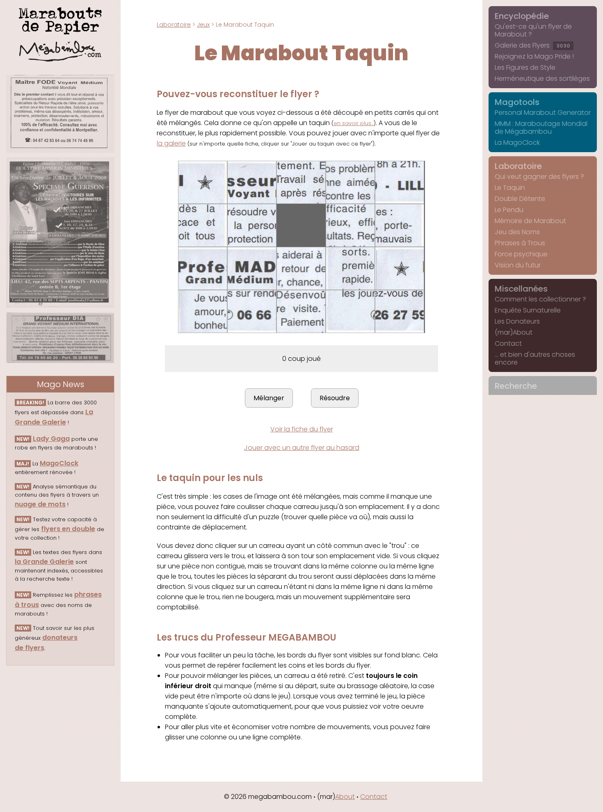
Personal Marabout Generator (543, 112)
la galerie (171, 143)
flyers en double (68, 529)
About (345, 796)
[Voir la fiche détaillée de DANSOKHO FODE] (60, 114)
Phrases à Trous (520, 243)
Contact (508, 343)
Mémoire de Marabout (530, 221)
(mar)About (513, 332)
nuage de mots (40, 504)
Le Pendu (509, 209)
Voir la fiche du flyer (301, 429)
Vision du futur (518, 265)
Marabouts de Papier (60, 19)
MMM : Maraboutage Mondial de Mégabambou (541, 127)
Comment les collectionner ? (540, 299)
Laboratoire (174, 25)
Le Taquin (510, 187)
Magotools (517, 102)
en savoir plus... (353, 123)
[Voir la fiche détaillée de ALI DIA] (60, 337)
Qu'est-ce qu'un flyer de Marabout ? (533, 30)
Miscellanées (521, 288)
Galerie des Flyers (532, 45)
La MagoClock (517, 142)
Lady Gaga (51, 438)
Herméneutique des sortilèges (542, 78)
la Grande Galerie (44, 561)
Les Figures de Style (525, 67)
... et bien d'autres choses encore (535, 358)
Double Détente (520, 198)
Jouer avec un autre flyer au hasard (301, 447)
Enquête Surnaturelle (528, 310)
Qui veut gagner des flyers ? (539, 176)
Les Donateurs (517, 321)
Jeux (203, 25)
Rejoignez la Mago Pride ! (534, 56)
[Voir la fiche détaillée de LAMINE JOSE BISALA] (60, 232)
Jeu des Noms (517, 232)
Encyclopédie (522, 16)
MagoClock (59, 463)
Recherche (516, 386)
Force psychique (521, 254)
